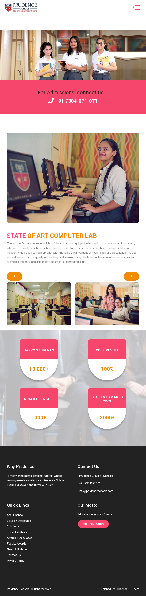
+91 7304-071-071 (76, 101)
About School (15, 515)
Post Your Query (93, 524)
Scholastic (13, 527)
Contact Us (14, 555)
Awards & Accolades (19, 538)
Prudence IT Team (127, 589)
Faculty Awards (16, 544)
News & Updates (17, 549)
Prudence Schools (18, 589)
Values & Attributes (19, 521)
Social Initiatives (17, 532)
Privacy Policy (15, 561)
